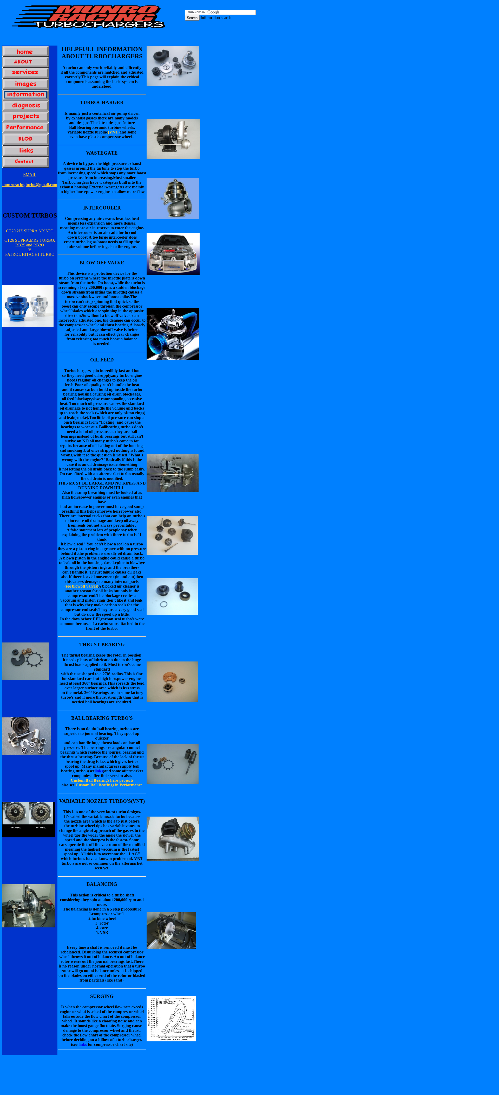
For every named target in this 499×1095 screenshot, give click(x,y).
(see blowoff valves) (81, 586)
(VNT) (114, 132)
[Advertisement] (135, 39)
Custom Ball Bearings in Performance (109, 785)
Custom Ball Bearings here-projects (102, 780)
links (99, 771)
